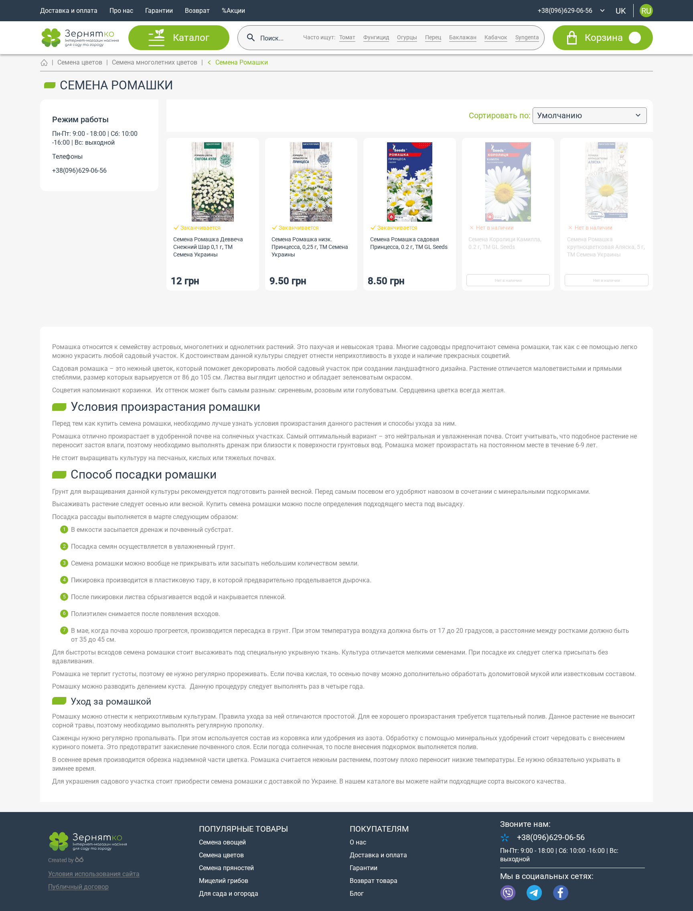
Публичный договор (78, 887)
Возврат (197, 10)
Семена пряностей (226, 868)
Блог (357, 893)
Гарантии (159, 10)
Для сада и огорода (228, 893)
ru (646, 10)
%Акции (233, 10)
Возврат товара (373, 881)
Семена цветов (79, 62)
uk (621, 10)
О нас (358, 842)
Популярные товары (243, 829)
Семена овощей (222, 842)
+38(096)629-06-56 (79, 170)
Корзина (604, 37)
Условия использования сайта (94, 874)
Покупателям (379, 829)
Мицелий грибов (223, 881)
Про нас (121, 10)
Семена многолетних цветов (154, 62)
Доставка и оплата (68, 10)
